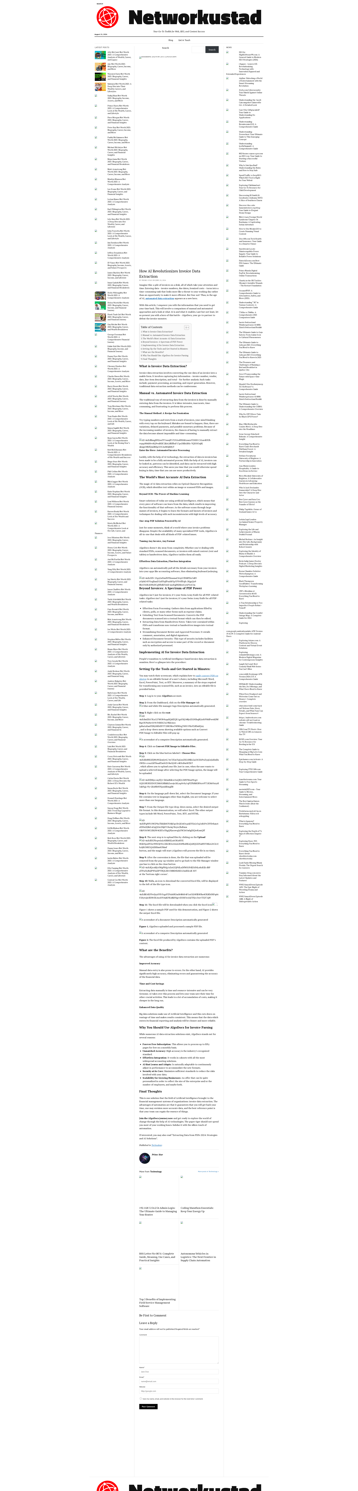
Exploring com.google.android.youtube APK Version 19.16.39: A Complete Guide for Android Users (244, 629)
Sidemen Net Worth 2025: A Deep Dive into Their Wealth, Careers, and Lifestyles (119, 88)
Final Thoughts (149, 359)
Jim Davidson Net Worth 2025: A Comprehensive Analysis (118, 245)
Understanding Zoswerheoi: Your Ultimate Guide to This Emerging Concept (250, 136)
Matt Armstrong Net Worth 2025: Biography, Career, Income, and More (119, 172)
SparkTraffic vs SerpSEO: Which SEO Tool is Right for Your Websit (250, 178)
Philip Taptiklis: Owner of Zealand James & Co (250, 510)
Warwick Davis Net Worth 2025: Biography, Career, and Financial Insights (119, 76)
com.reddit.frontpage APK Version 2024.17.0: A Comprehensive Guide (250, 676)
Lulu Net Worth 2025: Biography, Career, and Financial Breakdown (117, 749)
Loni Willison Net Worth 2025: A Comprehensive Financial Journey (118, 504)
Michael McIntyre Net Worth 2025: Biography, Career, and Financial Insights (118, 151)
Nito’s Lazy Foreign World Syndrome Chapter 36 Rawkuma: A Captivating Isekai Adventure (250, 221)
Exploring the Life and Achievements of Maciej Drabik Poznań (249, 532)
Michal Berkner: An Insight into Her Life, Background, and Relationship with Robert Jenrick (251, 543)
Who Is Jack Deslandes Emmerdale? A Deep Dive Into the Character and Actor (250, 491)
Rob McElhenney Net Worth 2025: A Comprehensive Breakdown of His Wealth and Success (120, 453)
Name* (141, 1367)
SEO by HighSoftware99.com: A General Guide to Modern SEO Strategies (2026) (250, 56)
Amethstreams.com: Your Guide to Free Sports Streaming (250, 782)
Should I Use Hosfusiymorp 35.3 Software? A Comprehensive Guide (251, 386)
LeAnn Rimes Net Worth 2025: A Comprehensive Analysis (118, 202)
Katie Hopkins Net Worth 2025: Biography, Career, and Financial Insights (119, 494)
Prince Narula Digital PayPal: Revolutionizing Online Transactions (249, 273)
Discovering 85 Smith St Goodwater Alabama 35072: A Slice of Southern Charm (251, 198)
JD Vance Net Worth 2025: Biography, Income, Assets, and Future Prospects (119, 265)
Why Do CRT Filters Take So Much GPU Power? (250, 415)
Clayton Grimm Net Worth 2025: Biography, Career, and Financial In (119, 727)
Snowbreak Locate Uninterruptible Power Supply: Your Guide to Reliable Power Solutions (250, 253)
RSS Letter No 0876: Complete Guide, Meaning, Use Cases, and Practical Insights (157, 1257)
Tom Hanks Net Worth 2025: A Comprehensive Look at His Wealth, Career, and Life (119, 420)
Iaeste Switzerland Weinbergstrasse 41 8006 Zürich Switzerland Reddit (250, 325)
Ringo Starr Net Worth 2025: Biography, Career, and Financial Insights (118, 464)
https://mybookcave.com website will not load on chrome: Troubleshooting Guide (250, 721)
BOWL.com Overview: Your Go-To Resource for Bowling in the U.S (250, 742)
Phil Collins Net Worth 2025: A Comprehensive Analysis (118, 474)
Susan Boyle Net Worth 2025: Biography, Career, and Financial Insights (118, 790)
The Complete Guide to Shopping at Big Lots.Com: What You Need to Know (250, 752)
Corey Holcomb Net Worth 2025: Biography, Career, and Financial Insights (119, 759)
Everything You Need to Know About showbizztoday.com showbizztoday (249, 855)
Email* (141, 1377)
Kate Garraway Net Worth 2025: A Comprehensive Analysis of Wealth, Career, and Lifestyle (119, 770)
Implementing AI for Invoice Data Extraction (163, 345)
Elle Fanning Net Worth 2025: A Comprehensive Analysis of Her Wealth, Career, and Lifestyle (118, 872)
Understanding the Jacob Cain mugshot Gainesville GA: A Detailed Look (250, 102)
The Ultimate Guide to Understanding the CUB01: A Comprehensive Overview (251, 406)
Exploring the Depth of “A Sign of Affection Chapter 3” (250, 833)
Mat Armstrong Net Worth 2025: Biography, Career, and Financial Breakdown (119, 622)
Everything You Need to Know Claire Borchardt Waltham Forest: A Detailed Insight (249, 448)
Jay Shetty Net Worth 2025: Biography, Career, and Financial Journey (119, 582)
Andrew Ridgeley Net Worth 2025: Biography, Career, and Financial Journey (118, 685)
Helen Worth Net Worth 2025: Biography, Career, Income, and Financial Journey (118, 306)
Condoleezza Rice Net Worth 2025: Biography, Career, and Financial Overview (118, 738)
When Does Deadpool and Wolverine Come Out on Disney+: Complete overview (250, 698)
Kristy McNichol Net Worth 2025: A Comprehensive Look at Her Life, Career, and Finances (111, 528)
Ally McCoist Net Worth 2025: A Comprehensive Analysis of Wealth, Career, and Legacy (119, 56)
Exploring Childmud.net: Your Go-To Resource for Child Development (250, 188)
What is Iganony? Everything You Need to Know (249, 823)
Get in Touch (184, 40)
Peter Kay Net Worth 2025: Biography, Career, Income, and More (119, 130)
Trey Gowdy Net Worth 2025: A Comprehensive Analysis (118, 663)
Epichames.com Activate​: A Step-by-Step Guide (251, 760)
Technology (156, 1145)
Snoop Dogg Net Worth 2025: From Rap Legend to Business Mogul (119, 810)
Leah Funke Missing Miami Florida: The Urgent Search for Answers (251, 865)
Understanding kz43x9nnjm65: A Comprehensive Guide (248, 146)
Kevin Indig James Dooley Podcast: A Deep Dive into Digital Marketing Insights (250, 563)
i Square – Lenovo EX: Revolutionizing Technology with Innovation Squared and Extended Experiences (243, 69)
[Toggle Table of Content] (185, 327)
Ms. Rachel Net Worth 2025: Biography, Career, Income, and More (118, 717)
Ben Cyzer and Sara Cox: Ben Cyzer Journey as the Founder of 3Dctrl (250, 502)
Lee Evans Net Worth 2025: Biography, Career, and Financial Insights (119, 191)
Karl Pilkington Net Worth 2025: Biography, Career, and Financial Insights (119, 211)
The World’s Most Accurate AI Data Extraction (164, 338)
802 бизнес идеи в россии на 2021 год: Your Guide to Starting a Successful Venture (251, 157)
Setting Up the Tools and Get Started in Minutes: (165, 348)
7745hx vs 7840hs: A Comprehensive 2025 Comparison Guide (248, 315)
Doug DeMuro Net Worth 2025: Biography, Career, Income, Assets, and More (119, 821)
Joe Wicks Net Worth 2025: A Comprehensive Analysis (119, 630)
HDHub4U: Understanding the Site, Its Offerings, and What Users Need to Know (250, 686)
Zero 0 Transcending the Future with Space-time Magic (249, 376)
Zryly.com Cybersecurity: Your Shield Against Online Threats (250, 92)
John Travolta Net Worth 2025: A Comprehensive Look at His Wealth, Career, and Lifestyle (119, 235)
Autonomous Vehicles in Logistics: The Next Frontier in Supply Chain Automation (198, 1257)
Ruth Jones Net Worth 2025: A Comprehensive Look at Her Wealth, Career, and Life (118, 697)
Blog (171, 40)
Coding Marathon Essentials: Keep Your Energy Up (197, 1209)
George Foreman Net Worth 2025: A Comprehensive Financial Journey (118, 338)
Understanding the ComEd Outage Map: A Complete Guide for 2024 (250, 615)
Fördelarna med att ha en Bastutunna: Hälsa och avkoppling (250, 813)
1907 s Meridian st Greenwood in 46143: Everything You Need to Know (249, 595)
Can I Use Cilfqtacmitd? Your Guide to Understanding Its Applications (249, 114)
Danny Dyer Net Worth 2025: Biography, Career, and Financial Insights (118, 359)
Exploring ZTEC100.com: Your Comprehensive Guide (250, 770)
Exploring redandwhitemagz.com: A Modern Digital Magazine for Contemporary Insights (251, 656)
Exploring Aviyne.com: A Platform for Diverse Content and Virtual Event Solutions (250, 644)
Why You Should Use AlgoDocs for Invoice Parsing (165, 355)
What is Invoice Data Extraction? (158, 331)
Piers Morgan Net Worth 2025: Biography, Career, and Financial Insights (118, 120)
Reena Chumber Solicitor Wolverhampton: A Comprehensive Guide (250, 573)
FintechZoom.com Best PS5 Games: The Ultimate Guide (250, 263)
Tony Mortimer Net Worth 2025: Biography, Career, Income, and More (119, 408)
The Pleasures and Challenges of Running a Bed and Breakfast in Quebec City (249, 366)
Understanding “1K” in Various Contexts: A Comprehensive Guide (248, 305)
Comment (143, 1335)
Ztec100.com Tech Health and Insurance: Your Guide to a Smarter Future (250, 241)
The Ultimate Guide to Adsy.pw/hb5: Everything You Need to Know (250, 345)
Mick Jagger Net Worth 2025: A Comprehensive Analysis (118, 484)
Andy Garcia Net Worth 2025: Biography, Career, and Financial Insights (118, 707)
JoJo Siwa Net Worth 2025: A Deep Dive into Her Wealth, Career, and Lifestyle (119, 223)
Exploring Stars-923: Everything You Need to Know (249, 843)
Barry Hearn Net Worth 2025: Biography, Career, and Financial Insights (118, 389)
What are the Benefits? (153, 352)
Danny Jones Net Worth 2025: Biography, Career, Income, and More (118, 851)
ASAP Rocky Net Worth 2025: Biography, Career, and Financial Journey (118, 399)
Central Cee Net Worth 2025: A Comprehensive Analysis (118, 882)
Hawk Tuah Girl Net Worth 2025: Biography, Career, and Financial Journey (119, 317)
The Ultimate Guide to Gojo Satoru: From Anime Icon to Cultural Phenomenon (251, 335)
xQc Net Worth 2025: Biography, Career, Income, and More (119, 66)
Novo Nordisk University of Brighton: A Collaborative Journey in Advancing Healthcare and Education (251, 480)
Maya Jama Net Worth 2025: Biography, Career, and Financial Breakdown (118, 161)
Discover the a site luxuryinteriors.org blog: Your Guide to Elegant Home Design (250, 209)
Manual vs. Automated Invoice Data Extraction (164, 335)
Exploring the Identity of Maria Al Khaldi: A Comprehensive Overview (250, 553)
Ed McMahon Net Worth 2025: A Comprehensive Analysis (118, 830)
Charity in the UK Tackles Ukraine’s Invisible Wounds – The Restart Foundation (250, 283)
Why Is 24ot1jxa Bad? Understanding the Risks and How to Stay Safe (250, 168)
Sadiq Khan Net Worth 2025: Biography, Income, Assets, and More (118, 98)
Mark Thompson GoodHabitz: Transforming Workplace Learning (251, 583)
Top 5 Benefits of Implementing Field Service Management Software (157, 1303)
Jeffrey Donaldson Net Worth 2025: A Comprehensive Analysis (118, 255)
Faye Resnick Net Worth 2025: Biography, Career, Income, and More (118, 612)
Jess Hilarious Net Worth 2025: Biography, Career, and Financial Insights (118, 540)
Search (165, 47)
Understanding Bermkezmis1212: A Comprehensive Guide (248, 124)
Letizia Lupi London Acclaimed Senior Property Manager (251, 522)
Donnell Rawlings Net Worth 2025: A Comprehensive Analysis (118, 800)
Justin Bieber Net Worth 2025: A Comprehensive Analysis (118, 860)
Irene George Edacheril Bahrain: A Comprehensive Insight (250, 436)
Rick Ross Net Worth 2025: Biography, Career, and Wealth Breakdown (119, 840)
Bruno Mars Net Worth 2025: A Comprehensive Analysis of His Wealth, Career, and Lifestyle (118, 653)
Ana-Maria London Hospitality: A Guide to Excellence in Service (249, 468)
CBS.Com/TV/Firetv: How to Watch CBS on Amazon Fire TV (250, 732)
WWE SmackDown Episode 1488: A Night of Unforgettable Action (251, 899)
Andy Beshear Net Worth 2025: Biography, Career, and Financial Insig (118, 673)
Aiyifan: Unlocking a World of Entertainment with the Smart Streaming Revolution (250, 82)
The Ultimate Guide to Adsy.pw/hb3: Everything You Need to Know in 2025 (250, 355)
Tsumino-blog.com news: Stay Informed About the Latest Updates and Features (250, 877)
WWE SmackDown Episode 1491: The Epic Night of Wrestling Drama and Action (251, 888)
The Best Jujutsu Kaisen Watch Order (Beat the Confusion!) (249, 803)
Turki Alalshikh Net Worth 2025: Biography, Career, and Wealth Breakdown (119, 602)
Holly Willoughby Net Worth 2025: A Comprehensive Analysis (118, 295)
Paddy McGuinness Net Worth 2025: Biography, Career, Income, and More (119, 140)
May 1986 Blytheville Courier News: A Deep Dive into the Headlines (250, 426)
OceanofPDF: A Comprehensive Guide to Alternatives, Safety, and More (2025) (249, 294)
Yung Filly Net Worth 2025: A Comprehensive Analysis (119, 570)
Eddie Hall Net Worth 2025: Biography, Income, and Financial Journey (119, 349)
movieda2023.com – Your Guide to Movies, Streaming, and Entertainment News (249, 793)
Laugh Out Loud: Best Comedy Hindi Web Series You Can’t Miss (250, 666)
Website (142, 1387)
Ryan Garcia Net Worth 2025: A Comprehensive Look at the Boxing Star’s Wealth (119, 442)
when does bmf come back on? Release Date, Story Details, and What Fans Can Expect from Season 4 (251, 709)
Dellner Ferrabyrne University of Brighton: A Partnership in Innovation (250, 458)
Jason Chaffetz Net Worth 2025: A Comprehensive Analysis (119, 592)
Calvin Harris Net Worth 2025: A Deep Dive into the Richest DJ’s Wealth (119, 781)
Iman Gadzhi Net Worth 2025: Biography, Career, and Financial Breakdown (118, 285)
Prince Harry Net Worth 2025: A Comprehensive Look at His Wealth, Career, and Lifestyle (119, 109)
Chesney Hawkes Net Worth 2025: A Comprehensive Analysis (118, 369)
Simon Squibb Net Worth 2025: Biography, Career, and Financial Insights (118, 430)
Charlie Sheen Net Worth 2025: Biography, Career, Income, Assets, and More (119, 379)
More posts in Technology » (208, 1171)
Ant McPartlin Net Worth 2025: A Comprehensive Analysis (119, 562)
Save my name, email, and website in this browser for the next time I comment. (173, 1399)
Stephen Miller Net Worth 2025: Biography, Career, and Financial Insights (119, 642)
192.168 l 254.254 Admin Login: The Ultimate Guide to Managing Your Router (158, 1211)
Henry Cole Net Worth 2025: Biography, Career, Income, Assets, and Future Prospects (119, 551)
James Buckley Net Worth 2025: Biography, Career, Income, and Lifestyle (119, 275)
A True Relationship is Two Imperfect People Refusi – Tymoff (250, 605)
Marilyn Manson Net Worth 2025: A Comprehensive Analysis (118, 181)
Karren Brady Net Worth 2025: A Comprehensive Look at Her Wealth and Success (118, 515)
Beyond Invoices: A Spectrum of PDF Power (163, 342)
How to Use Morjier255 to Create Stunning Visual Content (250, 231)
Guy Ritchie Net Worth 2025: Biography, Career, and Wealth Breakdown (118, 327)
